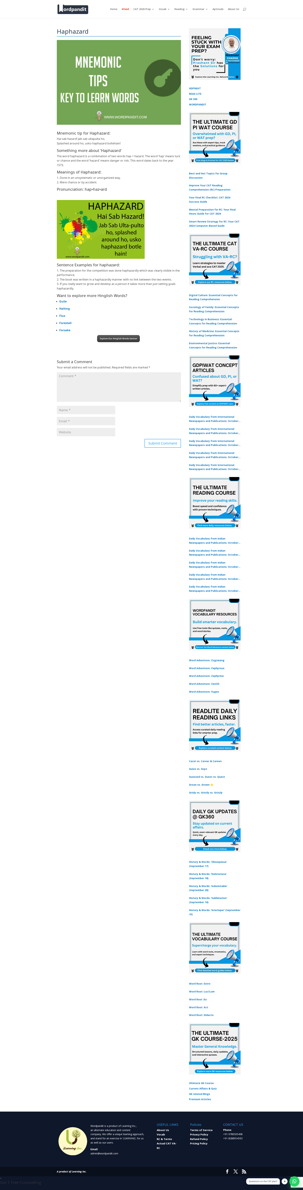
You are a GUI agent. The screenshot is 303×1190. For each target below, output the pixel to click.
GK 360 (193, 99)
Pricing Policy (198, 1143)
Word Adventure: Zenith (204, 683)
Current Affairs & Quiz (203, 1088)
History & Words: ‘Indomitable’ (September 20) (208, 888)
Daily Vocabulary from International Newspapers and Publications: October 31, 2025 (213, 419)
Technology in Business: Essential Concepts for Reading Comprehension (213, 321)
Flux (62, 316)
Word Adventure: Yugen (204, 691)
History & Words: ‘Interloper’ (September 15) (214, 912)
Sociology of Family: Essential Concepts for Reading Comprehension (214, 309)
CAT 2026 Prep (142, 9)
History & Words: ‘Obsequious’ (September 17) (208, 864)
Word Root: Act (198, 1007)
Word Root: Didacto (201, 1015)
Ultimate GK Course (201, 1083)
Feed (126, 9)
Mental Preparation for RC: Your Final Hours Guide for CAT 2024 (212, 211)
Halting (64, 309)
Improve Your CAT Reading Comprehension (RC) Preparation (209, 187)
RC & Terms (164, 1139)
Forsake (64, 330)
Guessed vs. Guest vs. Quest (207, 776)
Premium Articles (200, 1099)
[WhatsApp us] (294, 1181)
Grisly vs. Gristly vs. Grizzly (206, 792)
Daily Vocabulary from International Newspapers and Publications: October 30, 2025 (213, 431)
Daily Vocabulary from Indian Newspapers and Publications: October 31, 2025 (213, 541)
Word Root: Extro (199, 983)
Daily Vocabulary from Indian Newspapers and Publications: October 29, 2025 (213, 589)
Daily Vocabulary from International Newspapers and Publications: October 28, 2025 (213, 443)
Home (113, 9)
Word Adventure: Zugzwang (206, 660)
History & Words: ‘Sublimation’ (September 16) (208, 900)
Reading (179, 9)
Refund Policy (199, 1139)
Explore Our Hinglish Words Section (118, 338)
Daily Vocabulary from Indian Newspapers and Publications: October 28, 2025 (213, 565)
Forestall (65, 323)
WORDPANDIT (197, 104)
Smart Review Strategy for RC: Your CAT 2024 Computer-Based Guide (214, 223)
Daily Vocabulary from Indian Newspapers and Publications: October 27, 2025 (213, 577)
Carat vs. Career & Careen (205, 761)
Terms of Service (201, 1130)
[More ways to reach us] (285, 1181)
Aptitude (218, 9)
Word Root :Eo (198, 999)
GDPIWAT (195, 88)
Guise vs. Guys (198, 769)
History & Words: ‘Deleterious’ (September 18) (208, 876)
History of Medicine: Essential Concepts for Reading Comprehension (214, 333)
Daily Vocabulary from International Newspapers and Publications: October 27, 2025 (213, 455)
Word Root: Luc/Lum (202, 991)
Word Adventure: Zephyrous (206, 668)
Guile (63, 301)
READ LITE (195, 93)
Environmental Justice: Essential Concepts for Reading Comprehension (213, 345)
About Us (233, 9)
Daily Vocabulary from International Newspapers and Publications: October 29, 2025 (213, 467)
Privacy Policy (199, 1134)
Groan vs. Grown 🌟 (201, 784)
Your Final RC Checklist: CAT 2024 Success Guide (209, 199)
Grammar (198, 9)
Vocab (162, 9)
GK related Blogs (199, 1094)
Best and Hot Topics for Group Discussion (208, 175)
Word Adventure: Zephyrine (206, 676)
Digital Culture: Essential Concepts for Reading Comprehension (213, 297)
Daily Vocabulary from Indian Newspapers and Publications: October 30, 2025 (213, 553)
